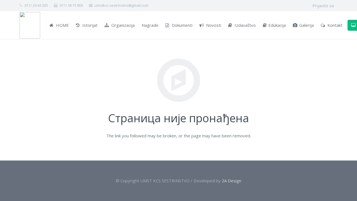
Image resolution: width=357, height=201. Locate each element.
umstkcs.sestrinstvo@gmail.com (121, 5)
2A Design (231, 180)
